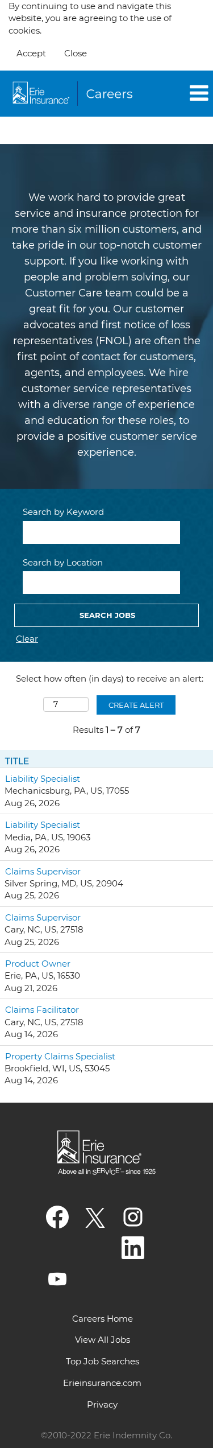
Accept (31, 53)
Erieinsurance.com (102, 1383)
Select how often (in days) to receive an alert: (109, 678)
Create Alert (136, 704)
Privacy (102, 1404)
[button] (181, 93)
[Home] (74, 94)
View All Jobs (102, 1339)
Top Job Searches (102, 1361)
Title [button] (17, 761)
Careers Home (102, 1318)
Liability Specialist (42, 778)
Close (75, 53)
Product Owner (37, 963)
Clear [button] (27, 638)
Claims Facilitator (42, 1009)
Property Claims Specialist (60, 1056)
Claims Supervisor (43, 871)
